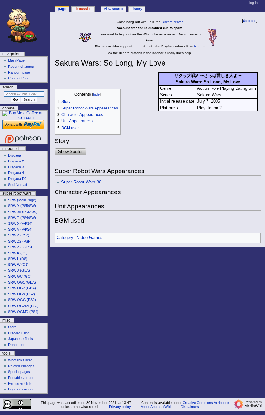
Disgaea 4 (16, 173)
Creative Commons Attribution (206, 403)
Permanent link (19, 383)
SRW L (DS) (17, 259)
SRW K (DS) (18, 253)
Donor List (16, 345)
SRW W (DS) (18, 264)
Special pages (19, 372)
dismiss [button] (249, 20)
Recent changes (21, 66)
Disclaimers (190, 407)
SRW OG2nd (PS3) (23, 306)
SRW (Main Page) (22, 200)
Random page (19, 72)
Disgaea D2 (17, 179)
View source (113, 9)
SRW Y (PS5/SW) (22, 206)
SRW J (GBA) (19, 270)
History (137, 9)
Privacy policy (120, 407)
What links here (20, 360)
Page (62, 9)
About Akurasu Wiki (156, 407)
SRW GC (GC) (20, 276)
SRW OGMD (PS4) (23, 312)
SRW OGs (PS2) (21, 294)
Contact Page (18, 78)
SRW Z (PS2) (18, 235)
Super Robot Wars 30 (81, 182)
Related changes (21, 366)
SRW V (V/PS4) (20, 229)
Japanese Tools (20, 339)
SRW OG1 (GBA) (22, 282)
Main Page (16, 60)
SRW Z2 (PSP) (20, 241)
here (197, 46)
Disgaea (14, 155)
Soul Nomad (17, 185)
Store (12, 327)
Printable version (21, 377)
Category (65, 237)
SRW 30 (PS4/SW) (22, 212)
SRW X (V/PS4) (20, 223)
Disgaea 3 (16, 167)
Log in (253, 3)
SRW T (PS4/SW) (22, 218)
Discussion (83, 9)
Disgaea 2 (16, 161)
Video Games (89, 237)
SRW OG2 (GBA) (22, 288)
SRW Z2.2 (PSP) (21, 247)
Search (7, 87)
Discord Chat (18, 333)
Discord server (172, 22)
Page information (21, 389)
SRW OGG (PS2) (22, 300)
